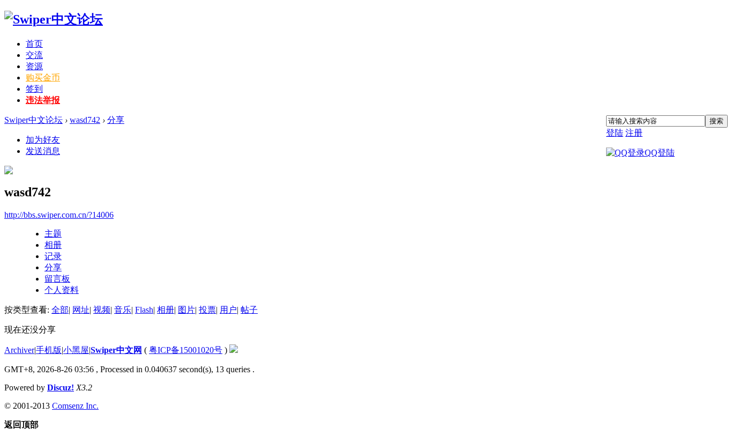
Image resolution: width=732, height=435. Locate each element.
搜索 (716, 121)
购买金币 (43, 77)
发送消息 (43, 151)
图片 (186, 309)
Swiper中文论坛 (33, 119)
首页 (34, 43)
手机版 (49, 350)
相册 (53, 244)
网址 (80, 309)
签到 (34, 88)
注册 (634, 132)
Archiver (19, 350)
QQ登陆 (660, 152)
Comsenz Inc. (75, 405)
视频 (101, 309)
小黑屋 (76, 350)
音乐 (122, 309)
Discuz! (60, 387)
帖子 (249, 309)
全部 (60, 309)
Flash (144, 309)
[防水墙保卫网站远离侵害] (233, 350)
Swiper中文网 (116, 350)
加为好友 (43, 139)
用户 (228, 309)
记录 (53, 256)
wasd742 (85, 119)
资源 (34, 66)
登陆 (614, 132)
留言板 (57, 278)
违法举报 (43, 100)
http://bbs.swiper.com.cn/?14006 (59, 214)
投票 (207, 309)
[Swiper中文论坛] (53, 19)
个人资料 (61, 289)
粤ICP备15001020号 (185, 350)
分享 (115, 119)
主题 (53, 233)
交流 (34, 55)
